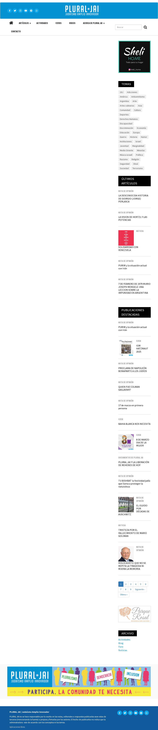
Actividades (42, 23)
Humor (144, 137)
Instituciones (126, 141)
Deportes (124, 114)
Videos (72, 23)
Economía (141, 128)
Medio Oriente (126, 150)
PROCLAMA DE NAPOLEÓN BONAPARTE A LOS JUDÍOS (132, 370)
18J (121, 92)
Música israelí (126, 154)
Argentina (124, 101)
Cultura (137, 110)
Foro (120, 646)
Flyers (58, 23)
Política (139, 154)
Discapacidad (126, 123)
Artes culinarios (127, 105)
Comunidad (125, 110)
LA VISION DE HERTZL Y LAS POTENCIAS (132, 218)
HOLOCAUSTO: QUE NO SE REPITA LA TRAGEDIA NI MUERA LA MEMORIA (132, 565)
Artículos (22, 24)
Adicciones (132, 92)
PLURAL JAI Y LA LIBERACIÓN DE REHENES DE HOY (133, 464)
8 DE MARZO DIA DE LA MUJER (142, 442)
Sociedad (124, 168)
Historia (133, 137)
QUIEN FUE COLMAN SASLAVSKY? (129, 388)
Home (11, 22)
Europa (136, 132)
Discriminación (126, 128)
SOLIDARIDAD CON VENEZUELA (128, 248)
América (123, 96)
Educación (124, 132)
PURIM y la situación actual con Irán (132, 267)
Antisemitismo (138, 96)
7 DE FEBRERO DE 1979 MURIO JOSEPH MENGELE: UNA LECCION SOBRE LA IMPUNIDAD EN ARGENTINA (134, 288)
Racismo (124, 159)
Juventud (124, 146)
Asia (140, 105)
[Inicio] (86, 10)
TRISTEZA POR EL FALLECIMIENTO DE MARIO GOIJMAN (132, 532)
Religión (135, 159)
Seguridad (124, 163)
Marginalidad (138, 146)
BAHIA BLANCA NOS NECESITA (134, 423)
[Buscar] (145, 27)
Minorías (141, 150)
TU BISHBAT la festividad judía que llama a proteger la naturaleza (134, 483)
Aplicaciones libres (17, 727)
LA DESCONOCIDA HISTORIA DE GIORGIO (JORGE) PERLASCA (133, 198)
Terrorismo (138, 168)
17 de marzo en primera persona (130, 407)
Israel (138, 141)
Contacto (16, 31)
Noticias (122, 650)
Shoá (135, 163)
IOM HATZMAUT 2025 (142, 348)
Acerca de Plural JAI (90, 24)
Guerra (123, 137)
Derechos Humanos (129, 119)
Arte (135, 101)
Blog (120, 643)
